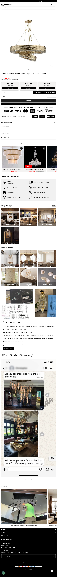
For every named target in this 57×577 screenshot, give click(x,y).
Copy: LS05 (10, 88)
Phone (35, 116)
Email (43, 116)
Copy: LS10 (28, 88)
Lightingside (30, 569)
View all (54, 205)
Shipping (3, 79)
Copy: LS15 (46, 88)
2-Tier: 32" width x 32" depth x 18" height (44, 92)
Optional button (8, 348)
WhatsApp (51, 116)
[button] (54, 4)
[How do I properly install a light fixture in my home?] (24, 506)
